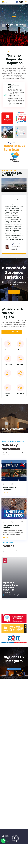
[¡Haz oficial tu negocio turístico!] (14, 508)
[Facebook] (17, 2)
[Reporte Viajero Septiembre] (14, 470)
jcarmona (7, 484)
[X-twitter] (22, 2)
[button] (3, 840)
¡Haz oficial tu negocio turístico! (12, 526)
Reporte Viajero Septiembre (9, 488)
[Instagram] (20, 2)
